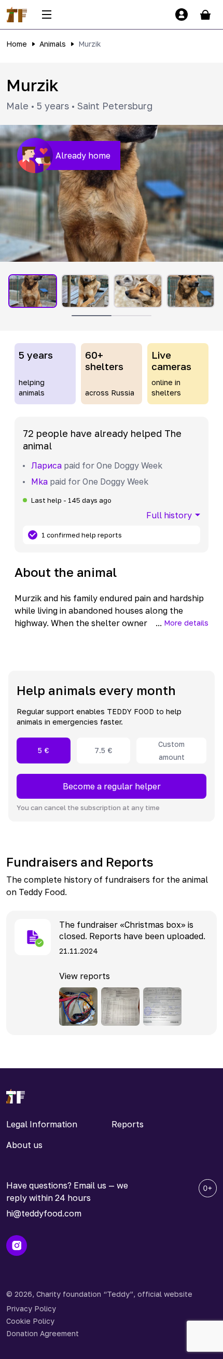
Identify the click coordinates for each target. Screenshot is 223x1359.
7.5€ (103, 750)
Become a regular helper (112, 786)
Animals (52, 43)
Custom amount (171, 750)
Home (16, 43)
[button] (111, 193)
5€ (43, 750)
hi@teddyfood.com (43, 1213)
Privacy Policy (31, 1308)
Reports (128, 1124)
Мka (39, 481)
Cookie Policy (30, 1320)
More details (186, 622)
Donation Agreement (42, 1333)
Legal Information (41, 1124)
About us (24, 1145)
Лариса (46, 465)
